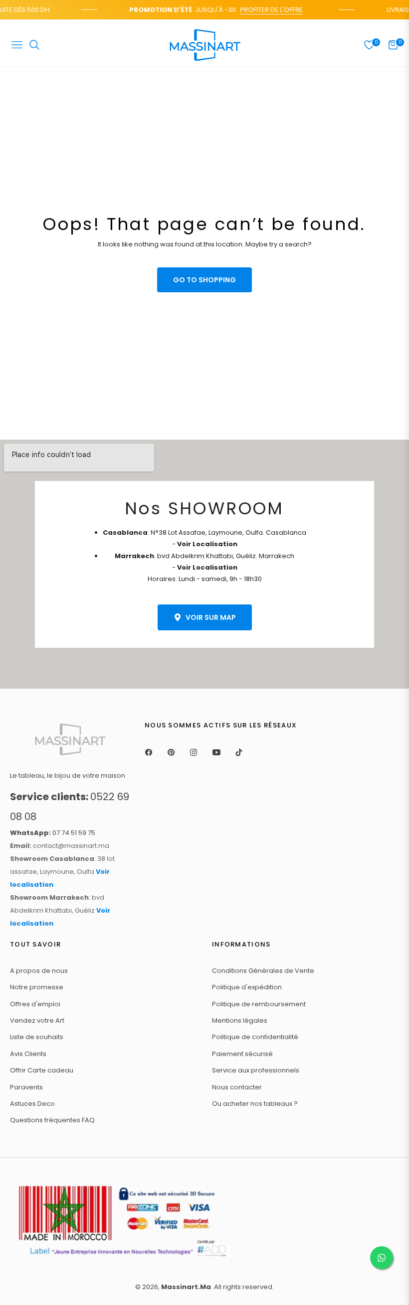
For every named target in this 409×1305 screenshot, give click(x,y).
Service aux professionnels (255, 1070)
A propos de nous (39, 970)
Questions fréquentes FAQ (52, 1120)
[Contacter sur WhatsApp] (381, 1257)
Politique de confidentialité (255, 1037)
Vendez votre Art (37, 1020)
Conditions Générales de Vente (263, 970)
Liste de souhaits (36, 1037)
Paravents (26, 1087)
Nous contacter (237, 1087)
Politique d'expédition (247, 987)
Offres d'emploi (35, 1004)
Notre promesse (36, 987)
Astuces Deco (32, 1103)
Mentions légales (239, 1020)
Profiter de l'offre (266, 9)
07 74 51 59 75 (52, 832)
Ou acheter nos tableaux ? (255, 1103)
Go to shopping (204, 280)
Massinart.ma (186, 1287)
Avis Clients (28, 1054)
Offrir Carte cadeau (41, 1070)
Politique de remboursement (259, 1004)
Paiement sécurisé (242, 1054)
